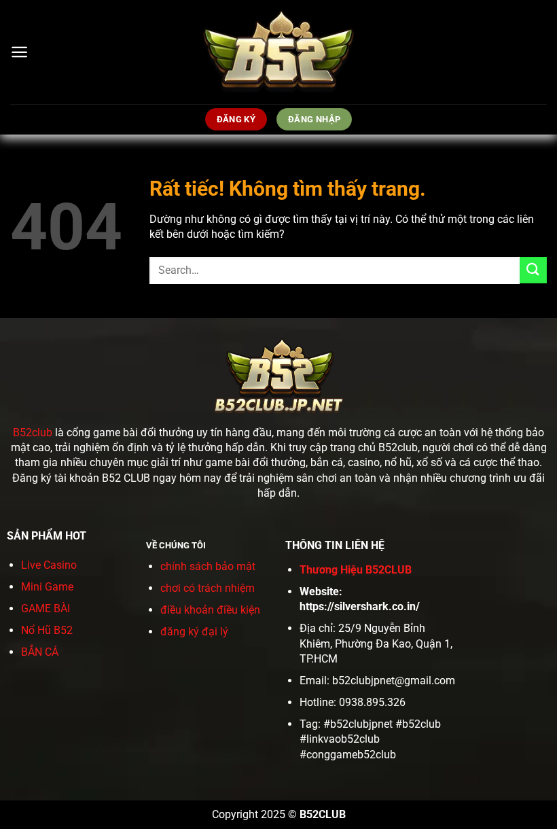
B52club (32, 432)
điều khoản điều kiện (210, 609)
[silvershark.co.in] (278, 52)
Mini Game (47, 586)
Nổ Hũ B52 (47, 630)
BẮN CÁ (39, 652)
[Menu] (19, 52)
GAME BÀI (45, 608)
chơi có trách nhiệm (207, 588)
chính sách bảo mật (207, 566)
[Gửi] (533, 270)
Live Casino (49, 565)
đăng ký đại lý (194, 631)
